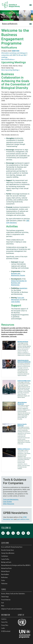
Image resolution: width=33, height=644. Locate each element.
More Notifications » (8, 59)
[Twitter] (14, 533)
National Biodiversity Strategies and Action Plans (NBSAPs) (15, 565)
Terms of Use (4, 622)
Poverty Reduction (5, 600)
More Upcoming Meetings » (10, 70)
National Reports (5, 571)
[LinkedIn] (19, 533)
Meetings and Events (6, 562)
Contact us (3, 619)
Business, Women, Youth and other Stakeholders (13, 594)
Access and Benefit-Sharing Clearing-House (11, 547)
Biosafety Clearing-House (7, 550)
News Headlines (5, 574)
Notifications (4, 577)
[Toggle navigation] (30, 4)
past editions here (23, 519)
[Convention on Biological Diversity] (11, 5)
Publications (4, 583)
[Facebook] (9, 533)
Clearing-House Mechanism (7, 553)
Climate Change (5, 597)
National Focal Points (6, 568)
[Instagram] (24, 533)
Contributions (4, 556)
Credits (3, 628)
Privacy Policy (4, 625)
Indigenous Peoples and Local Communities (11, 609)
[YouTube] (3, 533)
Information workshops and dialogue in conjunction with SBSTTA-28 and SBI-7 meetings (14, 55)
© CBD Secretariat (5, 631)
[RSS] (29, 533)
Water (2, 606)
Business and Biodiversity (9, 23)
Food (2, 603)
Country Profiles (5, 559)
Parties (3, 580)
